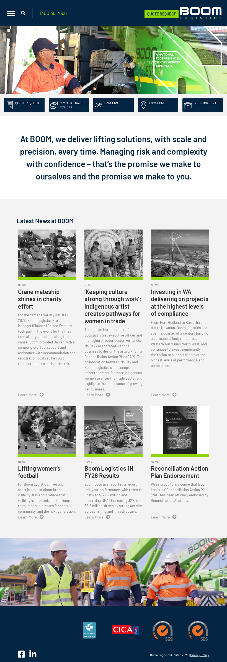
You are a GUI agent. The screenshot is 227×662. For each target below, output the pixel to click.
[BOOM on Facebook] (22, 654)
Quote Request (161, 14)
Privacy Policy (199, 655)
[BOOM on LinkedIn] (32, 654)
